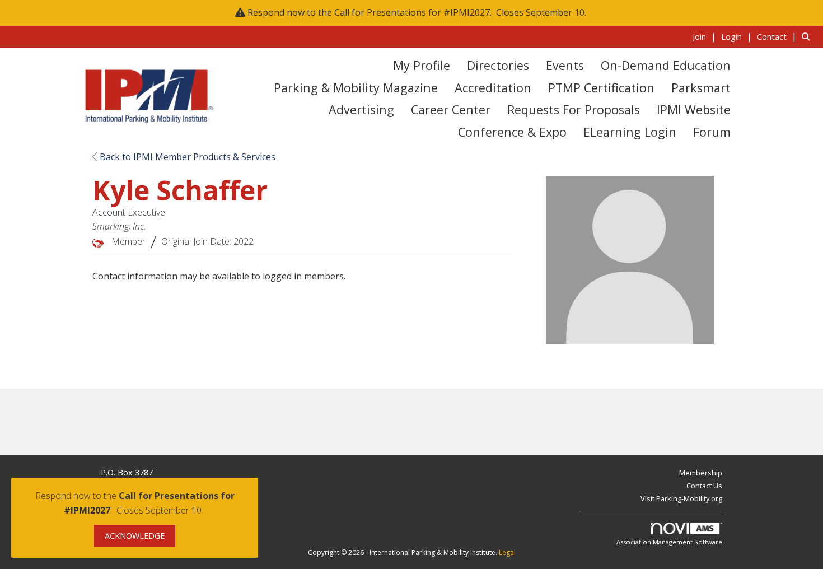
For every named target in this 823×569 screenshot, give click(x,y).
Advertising (361, 109)
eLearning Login (629, 132)
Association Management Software (669, 542)
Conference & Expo (512, 132)
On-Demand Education (666, 65)
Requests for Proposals (573, 109)
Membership (700, 473)
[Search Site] (808, 36)
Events (565, 65)
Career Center (450, 109)
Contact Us (704, 486)
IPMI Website (694, 109)
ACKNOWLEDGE (135, 535)
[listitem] (706, 36)
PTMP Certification (601, 88)
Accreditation (493, 88)
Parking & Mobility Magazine (356, 88)
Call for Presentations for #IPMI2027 (412, 12)
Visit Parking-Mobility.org (681, 498)
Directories (498, 65)
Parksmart (701, 88)
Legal (507, 552)
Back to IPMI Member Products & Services (186, 157)
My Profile (421, 65)
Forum (712, 132)
